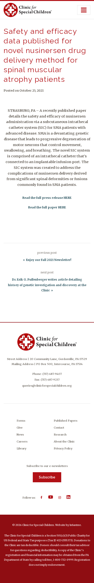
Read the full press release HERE (47, 198)
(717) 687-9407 (52, 374)
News (20, 434)
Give (20, 427)
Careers (22, 441)
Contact (59, 427)
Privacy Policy (63, 448)
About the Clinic (64, 441)
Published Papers (65, 420)
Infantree (75, 525)
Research (60, 434)
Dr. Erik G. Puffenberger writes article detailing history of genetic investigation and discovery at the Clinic (47, 285)
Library (21, 448)
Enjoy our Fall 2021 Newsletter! (48, 260)
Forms (21, 420)
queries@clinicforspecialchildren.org (47, 385)
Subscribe (47, 477)
